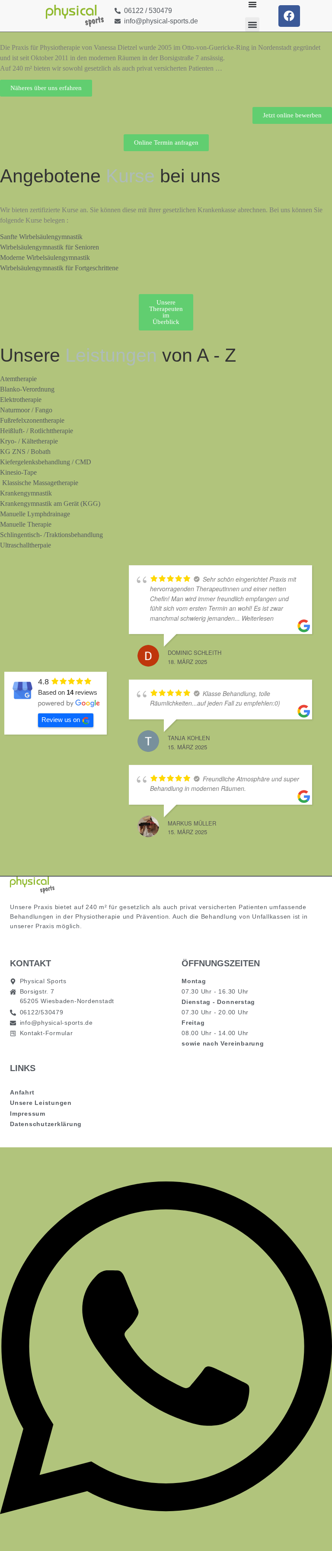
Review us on (61, 719)
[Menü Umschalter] (252, 4)
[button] (252, 24)
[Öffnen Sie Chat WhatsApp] (166, 1535)
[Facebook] (289, 16)
